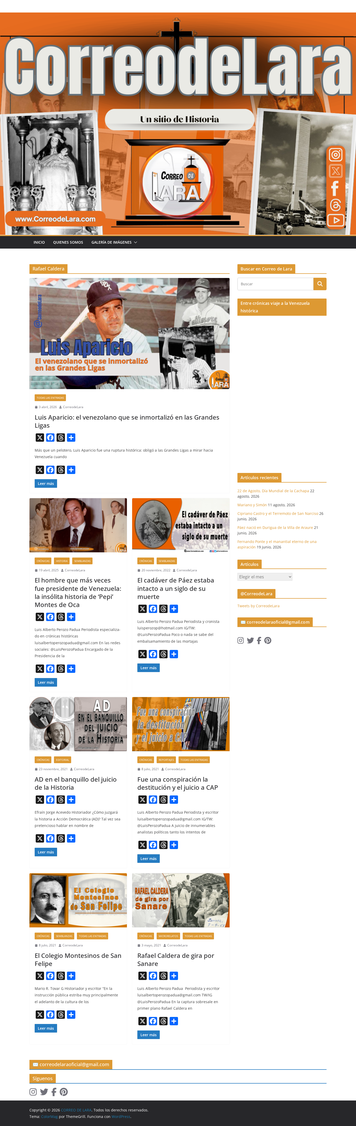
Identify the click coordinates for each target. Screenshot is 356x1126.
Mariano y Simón (252, 504)
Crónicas (43, 561)
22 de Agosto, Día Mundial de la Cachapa (273, 490)
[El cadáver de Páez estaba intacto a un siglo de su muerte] (181, 525)
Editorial (62, 760)
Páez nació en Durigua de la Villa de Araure (275, 527)
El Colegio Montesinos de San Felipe (78, 959)
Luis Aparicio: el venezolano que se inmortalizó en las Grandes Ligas (127, 421)
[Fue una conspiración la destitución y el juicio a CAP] (181, 724)
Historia (61, 561)
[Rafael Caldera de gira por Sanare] (181, 900)
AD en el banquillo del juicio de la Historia (76, 783)
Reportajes (166, 760)
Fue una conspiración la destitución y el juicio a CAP (177, 783)
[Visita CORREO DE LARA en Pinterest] (267, 641)
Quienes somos (68, 242)
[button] (134, 242)
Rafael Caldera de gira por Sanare (175, 959)
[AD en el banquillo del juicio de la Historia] (78, 724)
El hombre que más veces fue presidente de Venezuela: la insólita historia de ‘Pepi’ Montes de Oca (78, 592)
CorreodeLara (73, 407)
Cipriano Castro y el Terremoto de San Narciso (277, 513)
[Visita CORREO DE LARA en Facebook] (259, 641)
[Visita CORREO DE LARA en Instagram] (240, 641)
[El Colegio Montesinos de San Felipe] (78, 900)
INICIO (39, 242)
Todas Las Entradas (50, 398)
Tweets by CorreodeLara (258, 605)
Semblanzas (82, 561)
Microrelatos (168, 936)
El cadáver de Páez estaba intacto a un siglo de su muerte (175, 588)
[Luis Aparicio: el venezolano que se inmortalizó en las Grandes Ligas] (129, 333)
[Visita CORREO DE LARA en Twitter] (250, 641)
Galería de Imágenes (111, 242)
